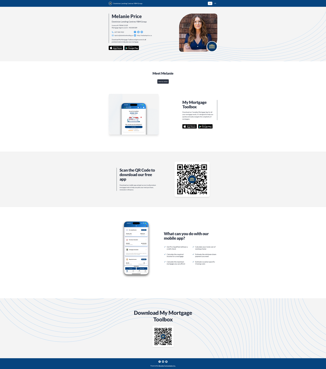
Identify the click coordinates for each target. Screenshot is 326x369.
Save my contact (163, 81)
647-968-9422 (119, 32)
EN (210, 3)
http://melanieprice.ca (144, 35)
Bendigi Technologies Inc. (167, 366)
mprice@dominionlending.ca (123, 35)
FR (215, 3)
